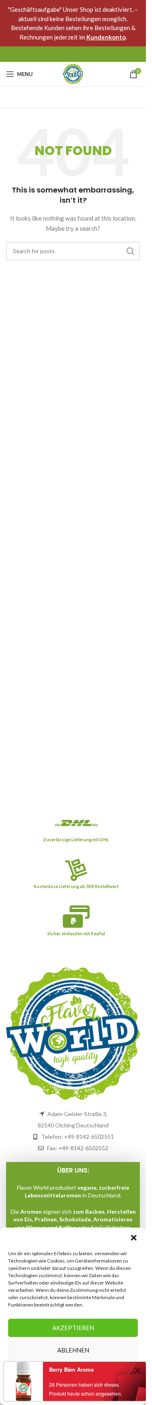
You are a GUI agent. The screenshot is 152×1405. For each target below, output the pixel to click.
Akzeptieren (73, 1327)
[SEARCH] (130, 251)
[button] (134, 1238)
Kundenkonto (106, 37)
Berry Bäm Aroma (71, 1369)
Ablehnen (73, 1350)
